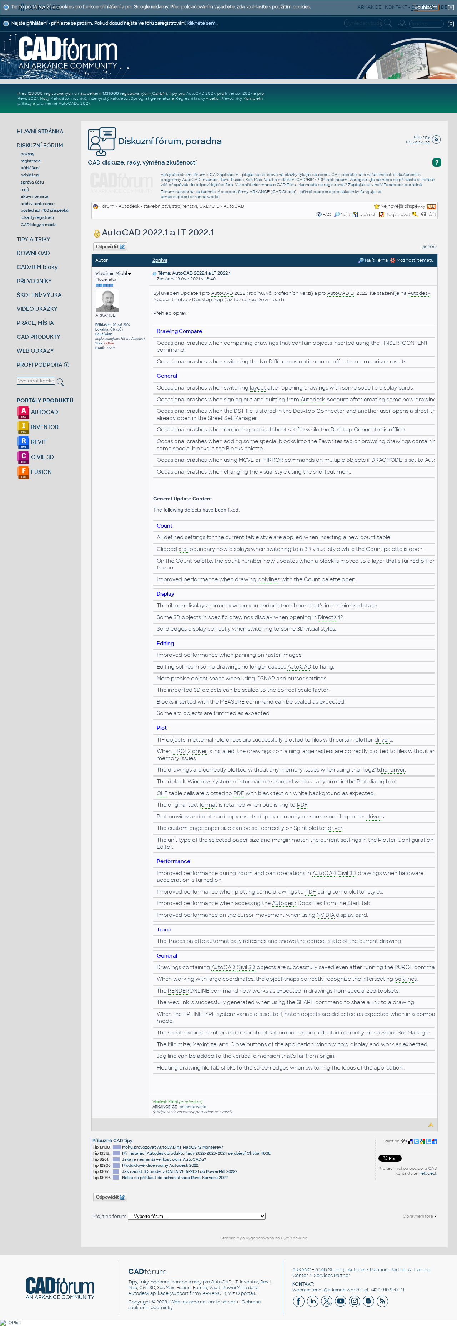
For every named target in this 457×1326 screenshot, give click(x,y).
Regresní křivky (190, 98)
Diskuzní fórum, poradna (169, 141)
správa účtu (32, 182)
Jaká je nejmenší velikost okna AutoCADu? (164, 1159)
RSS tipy (422, 137)
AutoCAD (234, 206)
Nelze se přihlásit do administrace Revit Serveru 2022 (175, 1177)
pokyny (27, 153)
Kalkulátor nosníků (68, 98)
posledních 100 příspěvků (44, 210)
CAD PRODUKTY (38, 336)
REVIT (38, 442)
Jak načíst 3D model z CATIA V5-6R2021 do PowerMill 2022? (179, 1171)
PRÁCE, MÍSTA (35, 322)
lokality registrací (37, 217)
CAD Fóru (286, 184)
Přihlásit (427, 214)
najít (25, 189)
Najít (345, 214)
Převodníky (231, 98)
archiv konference (38, 203)
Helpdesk (427, 1173)
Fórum (107, 206)
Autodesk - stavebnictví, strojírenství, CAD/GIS (169, 206)
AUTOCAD (44, 411)
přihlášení (30, 167)
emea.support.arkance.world (190, 196)
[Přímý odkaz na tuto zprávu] (154, 273)
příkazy (24, 103)
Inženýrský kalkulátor (108, 98)
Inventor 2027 (238, 93)
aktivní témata (35, 196)
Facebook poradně (402, 184)
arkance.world (193, 1107)
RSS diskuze (418, 142)
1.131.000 (110, 93)
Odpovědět (107, 246)
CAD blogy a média (39, 224)
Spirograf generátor (151, 98)
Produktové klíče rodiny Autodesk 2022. (160, 1165)
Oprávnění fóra (418, 1216)
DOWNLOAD (33, 253)
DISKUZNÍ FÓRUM (40, 145)
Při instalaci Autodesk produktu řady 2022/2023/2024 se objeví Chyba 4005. (196, 1153)
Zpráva (159, 260)
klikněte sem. (202, 23)
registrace (31, 160)
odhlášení (30, 174)
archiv (429, 247)
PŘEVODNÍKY (34, 281)
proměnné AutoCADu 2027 (63, 103)
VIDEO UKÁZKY (37, 308)
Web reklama (184, 1302)
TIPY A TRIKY (33, 239)
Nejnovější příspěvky (403, 206)
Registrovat (398, 214)
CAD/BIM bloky (37, 267)
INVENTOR (44, 427)
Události (368, 214)
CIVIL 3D (42, 457)
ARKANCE (303, 1270)
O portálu (246, 1293)
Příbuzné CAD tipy (112, 1141)
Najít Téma (376, 260)
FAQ (327, 214)
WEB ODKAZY (35, 350)
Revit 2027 (27, 98)
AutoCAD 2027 (200, 93)
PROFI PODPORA (39, 364)
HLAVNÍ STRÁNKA (40, 131)
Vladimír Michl (111, 273)
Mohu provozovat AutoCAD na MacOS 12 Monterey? (172, 1147)
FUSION (41, 472)
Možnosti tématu (415, 260)
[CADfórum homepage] (68, 52)
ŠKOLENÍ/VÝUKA (39, 295)
